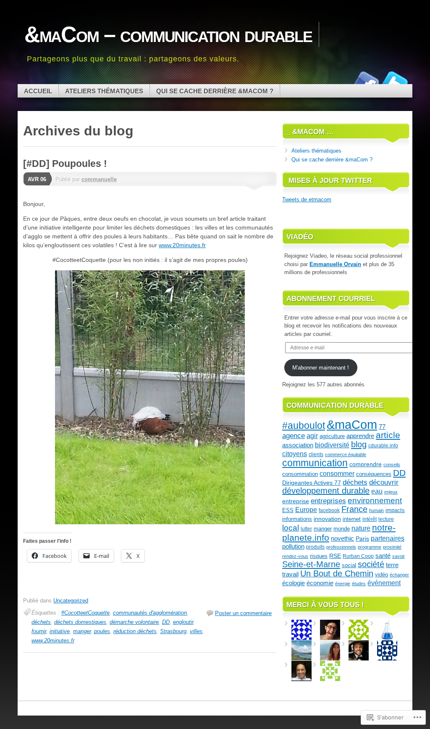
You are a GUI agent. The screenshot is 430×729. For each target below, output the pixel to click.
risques (319, 556)
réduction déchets (135, 631)
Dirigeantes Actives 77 (311, 483)
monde (341, 529)
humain (376, 510)
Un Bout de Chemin (336, 573)
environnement (375, 500)
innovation (327, 518)
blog (359, 444)
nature (360, 528)
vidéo (381, 574)
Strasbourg (173, 631)
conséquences (373, 474)
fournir (38, 631)
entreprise (295, 501)
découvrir (384, 482)
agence (293, 436)
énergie (342, 583)
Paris (362, 539)
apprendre (360, 436)
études (359, 583)
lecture (386, 519)
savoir (398, 556)
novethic (342, 538)
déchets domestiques (80, 622)
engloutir (183, 622)
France (354, 509)
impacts (395, 510)
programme (369, 546)
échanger (399, 574)
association (297, 445)
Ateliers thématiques (104, 91)
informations (297, 519)
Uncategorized (70, 600)
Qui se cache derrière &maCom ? (214, 91)
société (371, 564)
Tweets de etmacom (306, 199)
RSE (335, 556)
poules (102, 631)
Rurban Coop (358, 556)
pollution (293, 546)
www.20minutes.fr (182, 245)
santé (383, 555)
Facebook (365, 80)
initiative (60, 631)
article (388, 435)
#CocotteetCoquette (85, 613)
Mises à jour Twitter (330, 181)
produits (315, 547)
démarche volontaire (134, 622)
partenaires (387, 538)
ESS (288, 510)
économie (320, 583)
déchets (41, 622)
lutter (306, 529)
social (349, 565)
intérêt (369, 519)
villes (196, 631)
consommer (337, 473)
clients (316, 454)
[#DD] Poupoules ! (65, 163)
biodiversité (332, 445)
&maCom (352, 424)
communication (315, 463)
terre (392, 564)
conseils (391, 464)
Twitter (394, 80)
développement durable (326, 490)
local (290, 527)
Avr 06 (37, 179)
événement (384, 582)
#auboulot (303, 425)
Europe (306, 509)
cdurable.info (383, 446)
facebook (329, 510)
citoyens (294, 453)
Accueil (38, 91)
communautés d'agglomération (150, 613)
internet (352, 519)
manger (82, 631)
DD (166, 622)
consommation (300, 474)
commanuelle (99, 179)
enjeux (391, 491)
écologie (293, 582)
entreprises (328, 501)
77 (382, 426)
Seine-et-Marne (311, 564)
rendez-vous (295, 556)
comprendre (365, 464)
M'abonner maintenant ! (320, 367)
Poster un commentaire (243, 613)
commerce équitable (345, 454)
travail (290, 574)
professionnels (341, 546)
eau (377, 491)
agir (312, 435)
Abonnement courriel (330, 299)
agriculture (332, 436)
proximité (392, 546)
